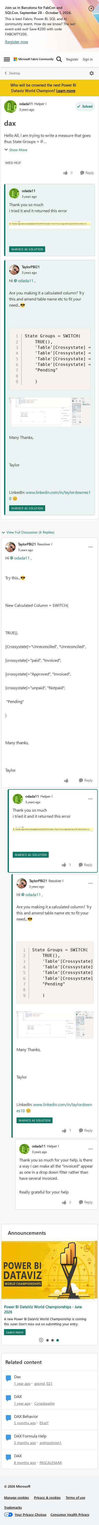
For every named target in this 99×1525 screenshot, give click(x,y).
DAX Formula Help (30, 1435)
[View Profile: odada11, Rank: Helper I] (10, 106)
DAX (18, 1396)
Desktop (14, 73)
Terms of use (75, 1497)
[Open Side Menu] (6, 59)
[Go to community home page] (34, 59)
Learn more (65, 90)
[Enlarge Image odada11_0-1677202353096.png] (50, 225)
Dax (17, 1376)
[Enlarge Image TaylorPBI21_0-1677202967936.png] (50, 412)
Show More (18, 149)
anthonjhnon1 (51, 1442)
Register (72, 59)
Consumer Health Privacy (70, 1514)
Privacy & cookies (47, 1497)
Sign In (88, 59)
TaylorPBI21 (31, 266)
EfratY (44, 1422)
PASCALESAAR (51, 1462)
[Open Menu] (91, 73)
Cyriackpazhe (44, 1403)
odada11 (26, 103)
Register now (16, 41)
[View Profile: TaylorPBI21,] (14, 270)
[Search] (59, 59)
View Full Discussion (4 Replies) (30, 532)
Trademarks (13, 1507)
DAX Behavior (26, 1416)
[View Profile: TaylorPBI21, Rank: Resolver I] (10, 547)
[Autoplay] (41, 1340)
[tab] (47, 1340)
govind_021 (43, 1383)
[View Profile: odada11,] (14, 193)
